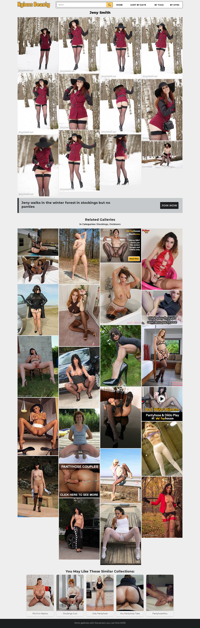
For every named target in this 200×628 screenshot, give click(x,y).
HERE (123, 623)
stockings (102, 224)
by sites (174, 5)
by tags (159, 5)
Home (119, 5)
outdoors (115, 224)
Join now (169, 205)
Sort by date (138, 5)
